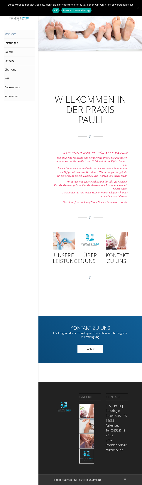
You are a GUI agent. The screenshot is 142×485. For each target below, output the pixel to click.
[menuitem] (19, 34)
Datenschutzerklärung (76, 10)
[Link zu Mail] (125, 479)
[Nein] (137, 8)
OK (56, 10)
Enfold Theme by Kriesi (90, 479)
